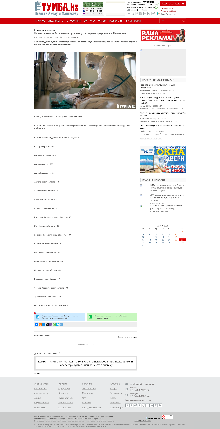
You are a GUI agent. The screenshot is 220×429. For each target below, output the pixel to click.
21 (169, 239)
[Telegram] (61, 324)
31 (143, 245)
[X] (47, 324)
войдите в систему (101, 365)
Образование (89, 388)
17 (143, 239)
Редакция (75, 37)
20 (163, 239)
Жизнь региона (42, 383)
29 (176, 242)
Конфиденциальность (143, 421)
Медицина (50, 30)
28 (169, 242)
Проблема (115, 402)
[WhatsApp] (54, 324)
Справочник (40, 388)
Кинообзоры (116, 407)
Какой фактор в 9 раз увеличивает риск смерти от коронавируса (166, 208)
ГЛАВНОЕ (40, 20)
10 (143, 237)
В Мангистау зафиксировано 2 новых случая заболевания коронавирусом (167, 188)
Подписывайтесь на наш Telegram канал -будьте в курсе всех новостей (60, 317)
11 (150, 237)
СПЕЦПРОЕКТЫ (56, 20)
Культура (115, 383)
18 (150, 239)
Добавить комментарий (127, 337)
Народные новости (91, 407)
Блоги (113, 397)
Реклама (62, 383)
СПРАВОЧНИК (74, 20)
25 (150, 242)
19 (156, 239)
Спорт (113, 388)
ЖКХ (84, 397)
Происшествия (65, 402)
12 (156, 237)
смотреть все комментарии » (151, 139)
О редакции (64, 388)
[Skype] (57, 324)
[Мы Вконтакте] (129, 13)
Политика (87, 383)
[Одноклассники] (40, 324)
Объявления (40, 407)
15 (176, 237)
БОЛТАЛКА (89, 20)
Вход (163, 14)
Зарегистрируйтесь (71, 365)
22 (176, 239)
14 (169, 237)
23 (182, 239)
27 (163, 242)
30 (182, 242)
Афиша (37, 397)
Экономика (116, 393)
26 (156, 242)
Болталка (63, 393)
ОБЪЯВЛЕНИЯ (116, 20)
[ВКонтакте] (36, 324)
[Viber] (50, 324)
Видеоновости (41, 402)
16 (182, 237)
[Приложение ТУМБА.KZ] (158, 15)
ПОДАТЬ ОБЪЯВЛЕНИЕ (172, 3)
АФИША (102, 20)
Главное (38, 30)
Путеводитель (65, 397)
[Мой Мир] (43, 324)
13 (163, 237)
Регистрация (171, 14)
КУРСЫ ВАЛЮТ (133, 20)
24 (143, 242)
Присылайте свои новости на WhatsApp (111, 317)
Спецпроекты (41, 393)
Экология (86, 402)
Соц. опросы (64, 407)
